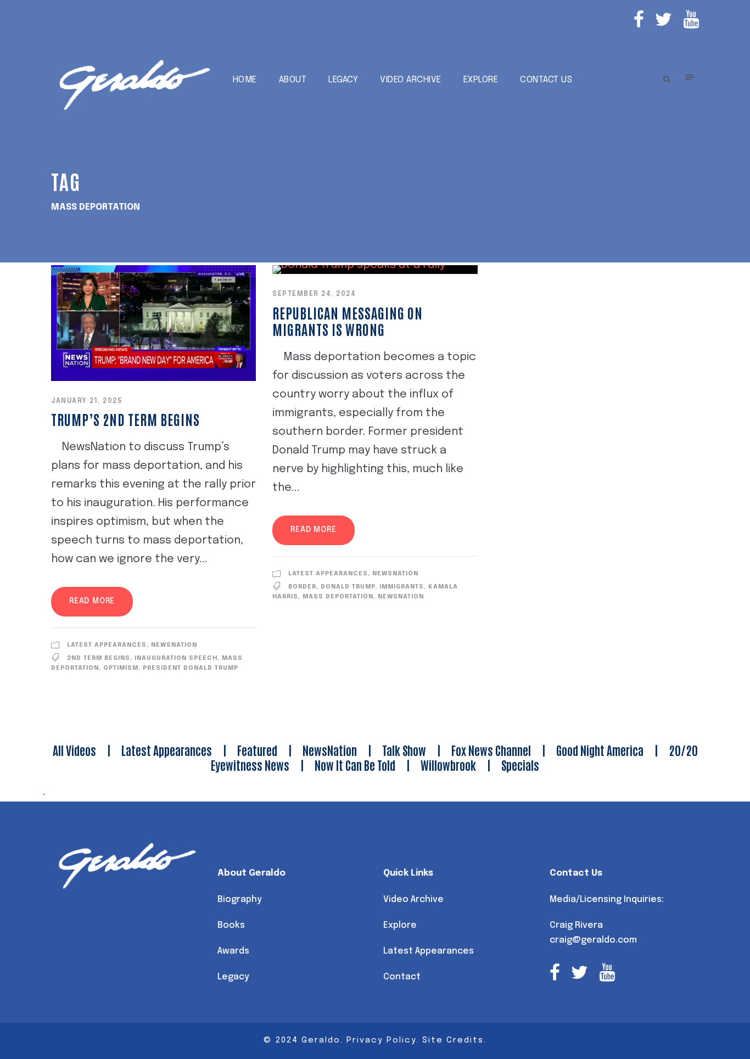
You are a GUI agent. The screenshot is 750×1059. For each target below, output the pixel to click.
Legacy (343, 80)
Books (231, 925)
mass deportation (338, 596)
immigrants (401, 587)
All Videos (74, 750)
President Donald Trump (190, 668)
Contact (402, 977)
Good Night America (599, 750)
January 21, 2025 (86, 401)
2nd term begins (98, 658)
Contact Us (546, 80)
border (302, 587)
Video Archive (410, 80)
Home (245, 80)
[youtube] (691, 21)
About (293, 80)
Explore (481, 80)
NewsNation (174, 645)
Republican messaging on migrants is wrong (347, 321)
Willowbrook (448, 764)
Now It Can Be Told (355, 764)
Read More (92, 601)
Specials (520, 764)
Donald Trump (348, 587)
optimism (120, 668)
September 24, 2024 (314, 294)
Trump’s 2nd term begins (125, 419)
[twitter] (663, 21)
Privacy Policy (381, 1040)
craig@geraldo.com (593, 940)
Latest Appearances (107, 645)
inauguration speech (176, 658)
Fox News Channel (491, 750)
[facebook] (639, 21)
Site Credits (453, 1040)
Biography (239, 899)
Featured (257, 750)
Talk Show (404, 750)
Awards (233, 951)
